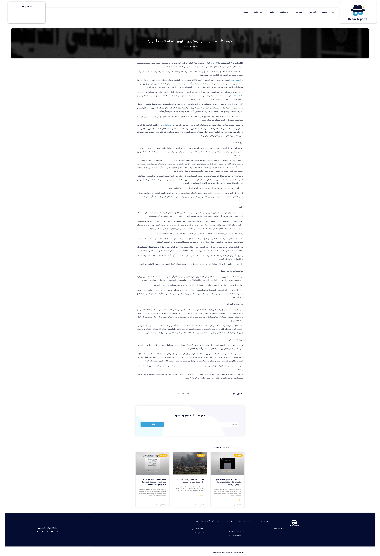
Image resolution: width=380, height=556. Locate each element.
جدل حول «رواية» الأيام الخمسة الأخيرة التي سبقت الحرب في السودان (190, 481)
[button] (333, 13)
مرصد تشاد (284, 12)
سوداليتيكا (258, 12)
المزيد (246, 12)
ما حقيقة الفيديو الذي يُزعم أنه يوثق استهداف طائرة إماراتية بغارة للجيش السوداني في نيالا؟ (228, 482)
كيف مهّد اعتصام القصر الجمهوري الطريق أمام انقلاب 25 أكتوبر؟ (190, 41)
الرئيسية (324, 12)
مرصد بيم (299, 12)
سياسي (185, 46)
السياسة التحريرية (235, 535)
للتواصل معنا (278, 528)
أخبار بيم (313, 12)
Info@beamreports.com (236, 532)
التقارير (272, 12)
